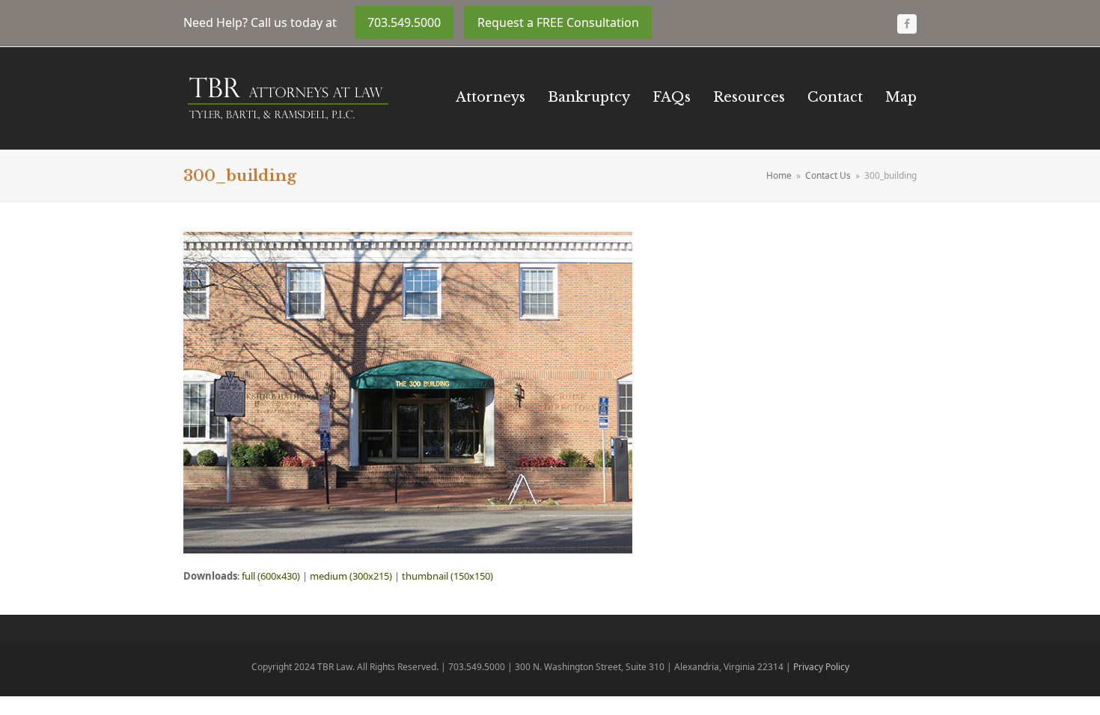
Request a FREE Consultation (558, 22)
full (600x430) (271, 576)
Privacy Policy (821, 666)
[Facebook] (907, 24)
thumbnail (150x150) (447, 576)
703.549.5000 (404, 22)
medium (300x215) (351, 576)
